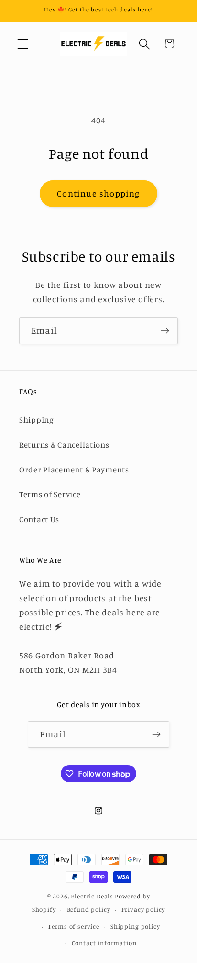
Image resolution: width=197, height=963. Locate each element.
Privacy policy (143, 909)
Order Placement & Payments (74, 469)
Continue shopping (98, 193)
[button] (23, 43)
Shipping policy (135, 926)
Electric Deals (92, 896)
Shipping (36, 420)
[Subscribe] (164, 330)
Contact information (104, 943)
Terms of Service (50, 494)
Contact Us (39, 519)
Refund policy (88, 909)
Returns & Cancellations (64, 444)
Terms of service (73, 926)
